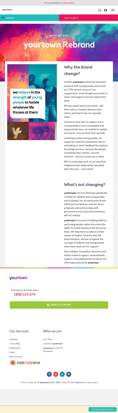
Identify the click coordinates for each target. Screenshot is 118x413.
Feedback (32, 382)
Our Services (19, 331)
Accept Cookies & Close (103, 409)
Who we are (52, 331)
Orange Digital (91, 382)
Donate (10, 18)
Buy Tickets (71, 18)
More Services (15, 356)
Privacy (23, 382)
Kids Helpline (24, 362)
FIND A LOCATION (61, 304)
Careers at (52, 343)
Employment (15, 348)
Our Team (47, 339)
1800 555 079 (24, 294)
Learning (13, 339)
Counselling (14, 343)
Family (12, 352)
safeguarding (68, 3)
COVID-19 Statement (53, 349)
